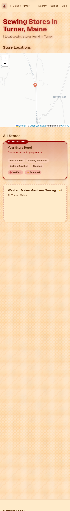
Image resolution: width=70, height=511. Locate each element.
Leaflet (22, 125)
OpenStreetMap (38, 125)
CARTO (65, 125)
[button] (35, 85)
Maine (16, 5)
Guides (54, 5)
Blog (64, 5)
